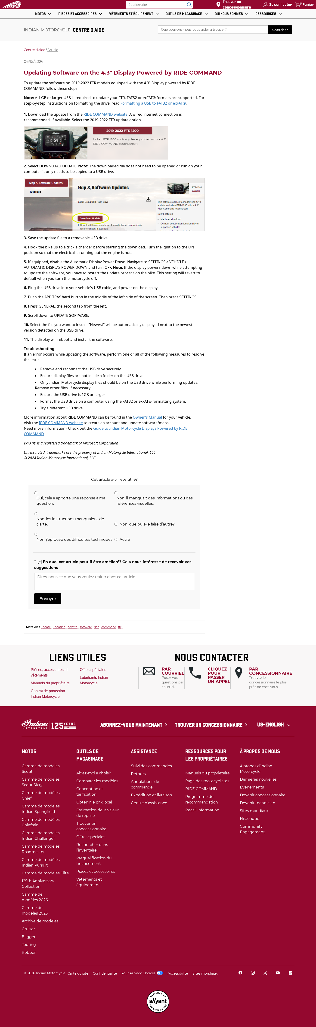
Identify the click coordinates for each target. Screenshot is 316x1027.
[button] (163, 678)
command (108, 627)
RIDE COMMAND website (105, 114)
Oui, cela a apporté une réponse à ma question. (71, 501)
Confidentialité (105, 973)
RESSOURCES (265, 14)
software (86, 627)
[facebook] (240, 973)
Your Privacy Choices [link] (138, 973)
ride (96, 627)
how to (72, 627)
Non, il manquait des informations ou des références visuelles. (155, 501)
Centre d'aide (34, 50)
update (46, 627)
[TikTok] (290, 973)
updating (59, 627)
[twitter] (265, 973)
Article (52, 50)
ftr (119, 627)
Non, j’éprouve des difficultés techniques (74, 539)
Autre (125, 539)
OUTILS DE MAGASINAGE (184, 14)
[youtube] (278, 973)
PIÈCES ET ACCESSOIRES (77, 14)
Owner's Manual (147, 417)
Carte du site (78, 973)
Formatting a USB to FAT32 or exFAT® (153, 103)
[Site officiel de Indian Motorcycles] (11, 4)
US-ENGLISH (271, 725)
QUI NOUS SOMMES (229, 14)
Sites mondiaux (204, 973)
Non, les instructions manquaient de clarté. (70, 521)
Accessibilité (178, 973)
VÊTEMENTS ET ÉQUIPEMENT (131, 14)
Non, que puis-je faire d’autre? (147, 524)
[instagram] (253, 973)
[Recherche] (188, 5)
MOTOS (40, 14)
